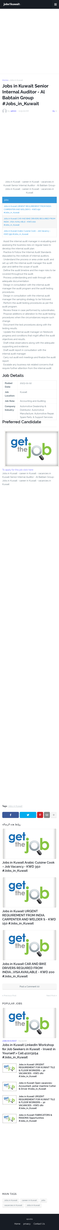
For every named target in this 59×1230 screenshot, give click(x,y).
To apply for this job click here (17, 469)
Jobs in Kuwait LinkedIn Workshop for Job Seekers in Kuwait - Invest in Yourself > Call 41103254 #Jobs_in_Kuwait (29, 1051)
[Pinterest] (40, 815)
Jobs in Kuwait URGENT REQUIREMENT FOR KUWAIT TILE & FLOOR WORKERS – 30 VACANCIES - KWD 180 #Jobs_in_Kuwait (37, 1070)
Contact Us (39, 1224)
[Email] (47, 815)
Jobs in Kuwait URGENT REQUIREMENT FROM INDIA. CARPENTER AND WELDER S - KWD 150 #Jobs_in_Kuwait (28, 209)
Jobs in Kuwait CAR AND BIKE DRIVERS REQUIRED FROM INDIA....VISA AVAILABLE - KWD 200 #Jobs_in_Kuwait (29, 221)
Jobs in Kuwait (16, 80)
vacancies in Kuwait (13, 1205)
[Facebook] (10, 815)
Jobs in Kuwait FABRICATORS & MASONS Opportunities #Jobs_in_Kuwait (35, 1118)
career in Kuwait (29, 1200)
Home (5, 80)
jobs (43, 1200)
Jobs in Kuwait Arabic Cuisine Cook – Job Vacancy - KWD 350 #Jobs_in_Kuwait (28, 867)
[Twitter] (28, 815)
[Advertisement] (29, 41)
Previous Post (10, 995)
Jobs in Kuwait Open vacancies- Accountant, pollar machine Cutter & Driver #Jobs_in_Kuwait (37, 1086)
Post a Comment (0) (29, 986)
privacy (27, 1224)
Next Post (50, 995)
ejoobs (29, 1219)
